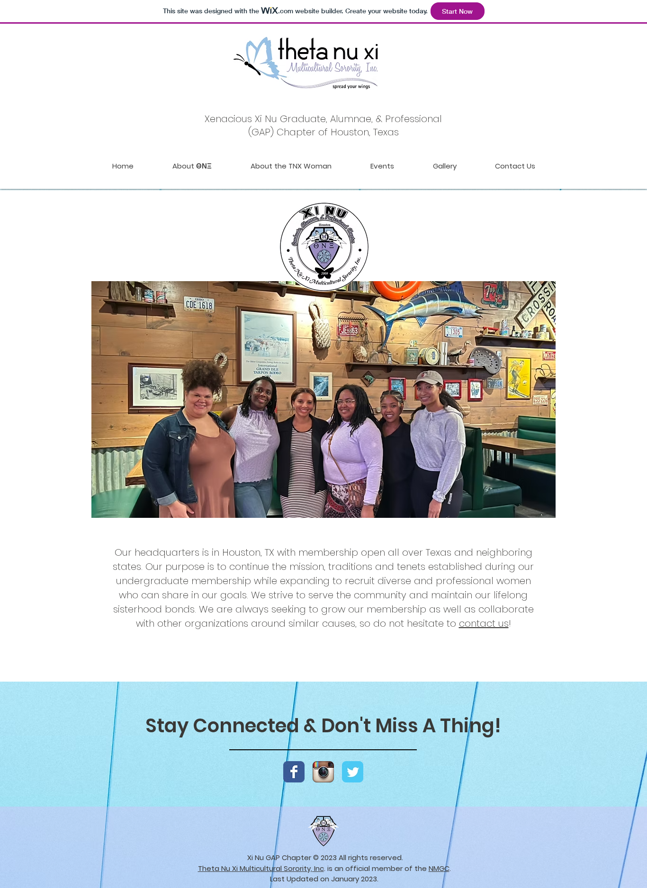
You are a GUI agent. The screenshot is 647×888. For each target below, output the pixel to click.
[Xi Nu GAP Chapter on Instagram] (323, 771)
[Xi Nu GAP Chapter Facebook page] (294, 771)
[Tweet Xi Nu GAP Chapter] (352, 771)
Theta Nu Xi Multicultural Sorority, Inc (261, 868)
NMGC (439, 868)
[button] (323, 399)
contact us (484, 623)
